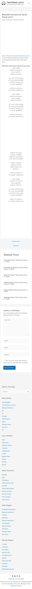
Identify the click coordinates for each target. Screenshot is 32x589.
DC (3, 410)
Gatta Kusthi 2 (6, 419)
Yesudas (4, 515)
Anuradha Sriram (7, 555)
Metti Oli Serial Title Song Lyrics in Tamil (15, 275)
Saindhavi (5, 566)
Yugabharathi (6, 451)
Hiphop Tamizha (6, 491)
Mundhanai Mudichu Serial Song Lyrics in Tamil (16, 268)
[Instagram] (19, 576)
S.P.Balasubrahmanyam (8, 509)
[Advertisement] (16, 38)
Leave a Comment (7, 20)
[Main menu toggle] (28, 3)
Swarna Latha (6, 552)
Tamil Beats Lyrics (15, 2)
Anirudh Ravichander (8, 488)
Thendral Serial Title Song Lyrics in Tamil (16, 261)
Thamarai (4, 448)
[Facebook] (12, 576)
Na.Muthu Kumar (7, 445)
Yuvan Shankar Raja (8, 483)
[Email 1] (15, 576)
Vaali (3, 440)
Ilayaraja (4, 474)
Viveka (4, 453)
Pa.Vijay (4, 462)
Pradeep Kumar (6, 531)
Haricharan (5, 534)
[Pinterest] (17, 576)
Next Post (16, 245)
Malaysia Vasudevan (8, 512)
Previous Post (16, 241)
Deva (3, 477)
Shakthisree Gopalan (8, 569)
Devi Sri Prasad (6, 494)
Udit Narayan (6, 523)
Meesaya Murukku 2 (8, 408)
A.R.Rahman (5, 480)
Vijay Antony (5, 499)
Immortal (4, 427)
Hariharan (5, 517)
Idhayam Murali (6, 424)
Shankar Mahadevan (8, 520)
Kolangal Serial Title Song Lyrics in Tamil (15, 298)
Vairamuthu (5, 442)
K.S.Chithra (5, 549)
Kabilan (4, 459)
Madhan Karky (6, 456)
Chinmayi (4, 563)
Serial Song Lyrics (24, 56)
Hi (2, 413)
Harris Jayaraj (6, 497)
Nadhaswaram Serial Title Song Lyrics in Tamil (15, 283)
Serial (15, 20)
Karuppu (4, 416)
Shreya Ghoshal (6, 561)
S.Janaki (4, 544)
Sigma (4, 421)
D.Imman (4, 485)
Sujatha (4, 558)
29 (2, 430)
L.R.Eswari (5, 547)
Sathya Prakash (6, 526)
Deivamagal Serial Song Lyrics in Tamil (16, 290)
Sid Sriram (5, 529)
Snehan (4, 464)
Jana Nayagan (6, 402)
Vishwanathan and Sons (9, 405)
